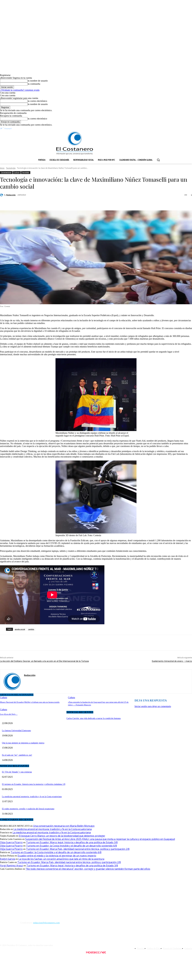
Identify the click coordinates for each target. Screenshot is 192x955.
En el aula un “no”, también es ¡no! (17, 755)
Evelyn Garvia (7, 859)
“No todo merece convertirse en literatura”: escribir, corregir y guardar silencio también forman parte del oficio (88, 868)
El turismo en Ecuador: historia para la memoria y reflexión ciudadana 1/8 (33, 784)
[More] (74, 203)
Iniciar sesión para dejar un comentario (153, 706)
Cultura (17, 172)
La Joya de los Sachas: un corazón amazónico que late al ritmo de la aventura (61, 859)
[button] (158, 159)
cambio (31, 629)
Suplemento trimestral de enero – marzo (172, 661)
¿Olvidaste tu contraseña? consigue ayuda (19, 90)
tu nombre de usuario (38, 80)
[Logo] (74, 143)
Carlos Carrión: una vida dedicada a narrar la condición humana (93, 718)
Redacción (11, 195)
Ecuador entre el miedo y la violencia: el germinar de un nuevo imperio (57, 855)
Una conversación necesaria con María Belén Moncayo (63, 825)
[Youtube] (179, 129)
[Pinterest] (53, 203)
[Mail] (25, 680)
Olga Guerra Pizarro (11, 842)
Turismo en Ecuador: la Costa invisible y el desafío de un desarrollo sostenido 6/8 (71, 845)
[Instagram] (157, 129)
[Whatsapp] (184, 129)
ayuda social (20, 629)
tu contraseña (34, 84)
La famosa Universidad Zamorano (16, 730)
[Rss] (190, 129)
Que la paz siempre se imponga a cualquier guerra (23, 743)
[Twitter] (173, 129)
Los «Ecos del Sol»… (9, 714)
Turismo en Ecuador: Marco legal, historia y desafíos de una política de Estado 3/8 (72, 842)
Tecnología (10, 168)
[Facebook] (151, 129)
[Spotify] (162, 129)
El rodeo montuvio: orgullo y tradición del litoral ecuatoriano (28, 809)
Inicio (2, 168)
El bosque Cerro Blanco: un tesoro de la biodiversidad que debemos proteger (62, 835)
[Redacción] (2, 194)
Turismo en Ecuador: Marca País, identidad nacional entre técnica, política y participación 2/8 (77, 849)
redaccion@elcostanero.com (46, 922)
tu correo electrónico (37, 101)
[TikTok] (168, 129)
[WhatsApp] (63, 203)
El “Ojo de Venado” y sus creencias (17, 772)
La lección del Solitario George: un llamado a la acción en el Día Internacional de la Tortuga (44, 661)
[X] (42, 203)
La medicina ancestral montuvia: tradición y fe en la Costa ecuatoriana (32, 796)
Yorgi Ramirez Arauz (11, 865)
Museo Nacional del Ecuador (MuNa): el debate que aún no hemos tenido (30, 702)
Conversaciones (6, 172)
